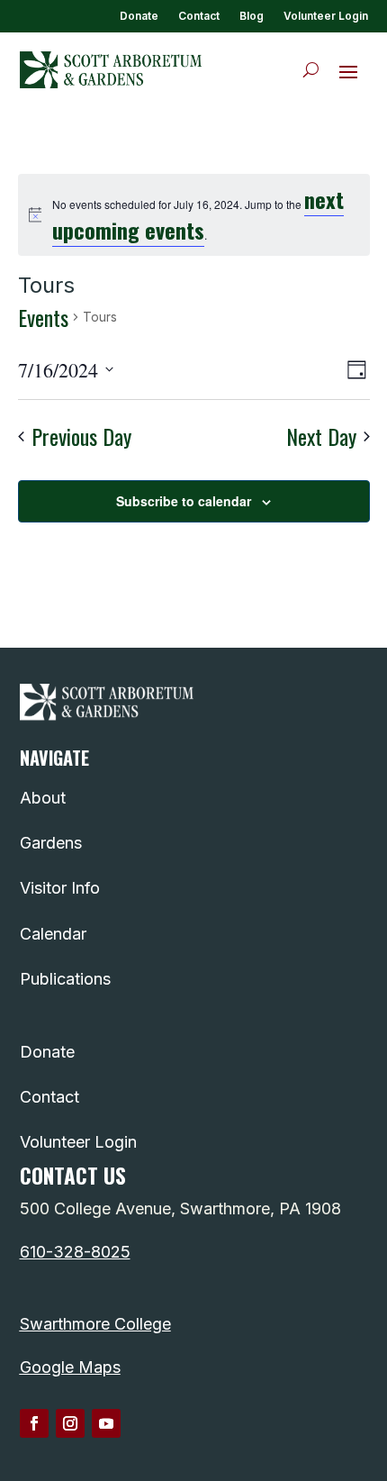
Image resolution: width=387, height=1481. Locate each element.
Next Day (321, 436)
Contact (199, 16)
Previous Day (81, 436)
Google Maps (70, 1367)
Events (43, 317)
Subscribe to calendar (183, 501)
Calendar (53, 933)
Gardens (51, 842)
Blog (251, 16)
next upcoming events (198, 214)
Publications (65, 978)
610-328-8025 (75, 1251)
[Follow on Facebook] (34, 1423)
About (43, 797)
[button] (348, 71)
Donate (139, 16)
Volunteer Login (326, 16)
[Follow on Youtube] (106, 1423)
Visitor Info (60, 887)
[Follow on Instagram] (70, 1423)
